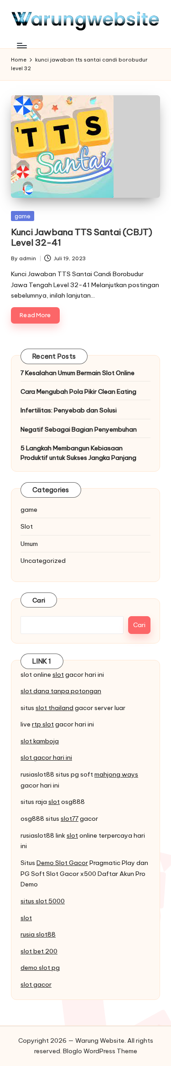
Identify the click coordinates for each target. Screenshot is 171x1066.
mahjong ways (116, 774)
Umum (29, 544)
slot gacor (36, 984)
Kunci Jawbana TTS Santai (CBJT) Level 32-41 (81, 237)
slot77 (69, 818)
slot (58, 674)
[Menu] (21, 45)
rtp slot (43, 724)
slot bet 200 (39, 951)
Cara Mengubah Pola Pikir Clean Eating (78, 391)
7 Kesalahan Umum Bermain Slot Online (78, 373)
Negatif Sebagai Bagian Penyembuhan (79, 429)
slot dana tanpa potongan (61, 691)
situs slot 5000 (43, 901)
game (23, 216)
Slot (27, 526)
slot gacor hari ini (46, 757)
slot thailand (54, 708)
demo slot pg (40, 967)
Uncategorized (43, 560)
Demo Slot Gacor (62, 863)
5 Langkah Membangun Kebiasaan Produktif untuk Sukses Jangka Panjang (78, 452)
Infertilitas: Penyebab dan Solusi (69, 410)
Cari (38, 600)
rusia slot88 (38, 934)
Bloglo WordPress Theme (100, 1051)
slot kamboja (40, 741)
